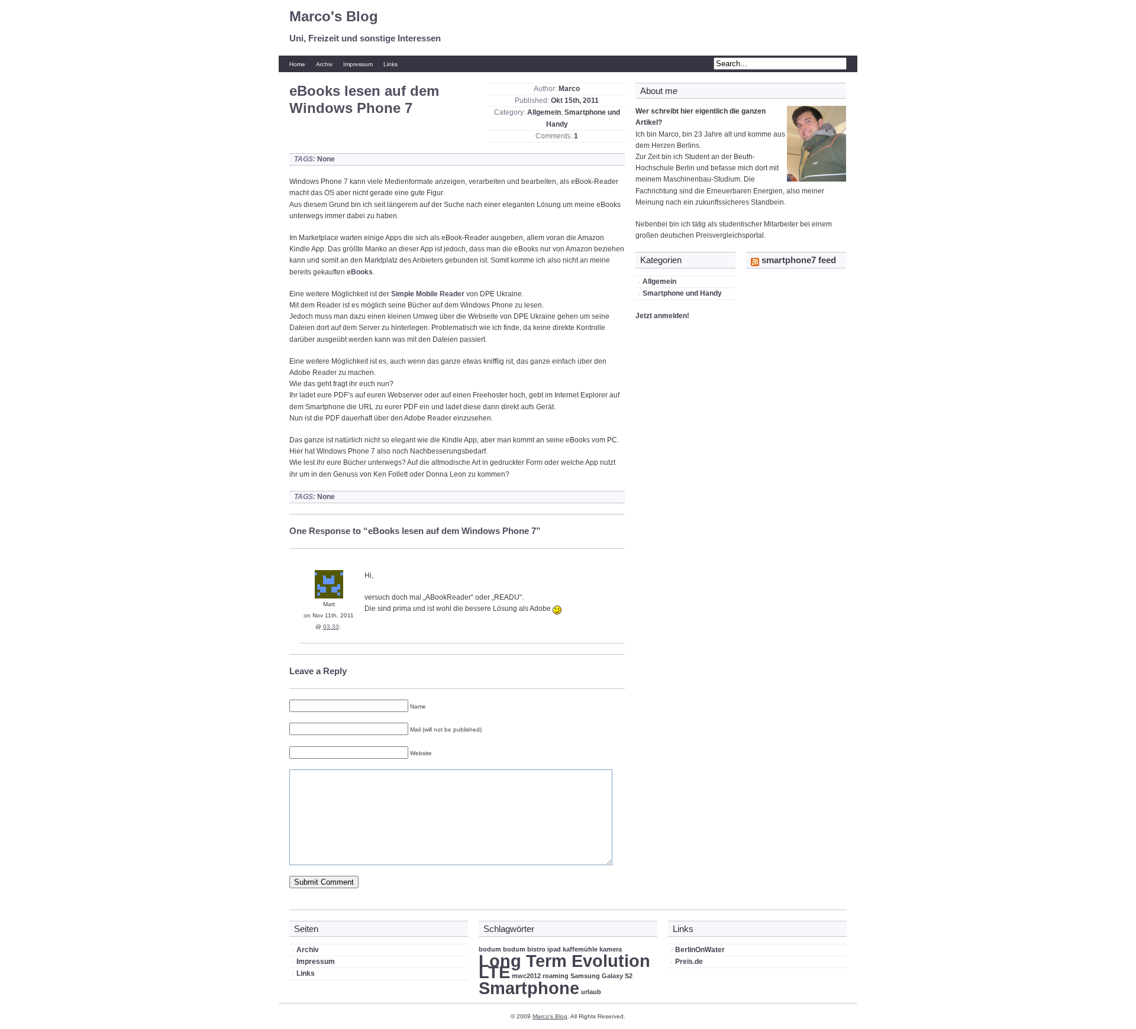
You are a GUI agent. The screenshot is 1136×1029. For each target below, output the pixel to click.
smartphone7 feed (798, 260)
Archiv (324, 64)
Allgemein (544, 112)
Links (390, 64)
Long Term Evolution (564, 960)
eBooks (360, 272)
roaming (556, 975)
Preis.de (689, 961)
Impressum (358, 64)
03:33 (331, 626)
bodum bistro (524, 949)
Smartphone (529, 988)
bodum (490, 949)
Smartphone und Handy (682, 293)
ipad (554, 949)
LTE (494, 972)
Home (297, 64)
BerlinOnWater (700, 950)
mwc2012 (526, 975)
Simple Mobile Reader (427, 294)
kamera (610, 949)
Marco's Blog (333, 16)
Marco (569, 89)
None (326, 159)
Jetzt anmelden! (662, 316)
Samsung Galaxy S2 (601, 975)
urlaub (591, 991)
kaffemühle (580, 949)
